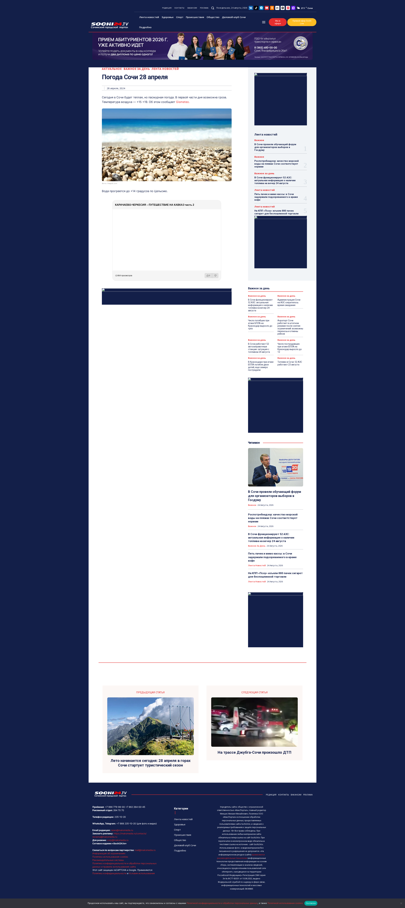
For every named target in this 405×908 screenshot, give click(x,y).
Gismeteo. (182, 102)
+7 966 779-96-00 (115, 807)
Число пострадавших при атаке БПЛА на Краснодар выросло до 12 (289, 348)
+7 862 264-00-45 (135, 807)
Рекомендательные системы (108, 860)
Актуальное (112, 69)
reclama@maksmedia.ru (104, 836)
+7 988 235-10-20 (126, 823)
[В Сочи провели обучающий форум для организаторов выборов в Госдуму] (275, 467)
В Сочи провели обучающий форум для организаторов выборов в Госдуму (275, 147)
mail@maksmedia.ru (145, 850)
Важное (259, 140)
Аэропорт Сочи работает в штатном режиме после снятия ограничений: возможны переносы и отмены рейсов (290, 327)
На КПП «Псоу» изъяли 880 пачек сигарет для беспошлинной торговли (276, 212)
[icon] (251, 7)
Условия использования (142, 873)
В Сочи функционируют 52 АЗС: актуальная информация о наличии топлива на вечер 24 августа (275, 180)
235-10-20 (120, 817)
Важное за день (137, 69)
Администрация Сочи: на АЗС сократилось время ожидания (289, 302)
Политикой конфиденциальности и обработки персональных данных (222, 903)
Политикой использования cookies (285, 903)
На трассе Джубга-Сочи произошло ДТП (254, 752)
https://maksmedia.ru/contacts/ (130, 833)
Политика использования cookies (110, 856)
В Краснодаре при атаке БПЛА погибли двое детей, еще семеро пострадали (261, 366)
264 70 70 (118, 810)
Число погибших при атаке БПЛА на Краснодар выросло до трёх (260, 324)
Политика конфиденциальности (109, 873)
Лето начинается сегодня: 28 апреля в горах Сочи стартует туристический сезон (150, 762)
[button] (212, 8)
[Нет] (401, 903)
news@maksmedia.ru (122, 830)
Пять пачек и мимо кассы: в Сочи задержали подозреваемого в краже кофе (276, 197)
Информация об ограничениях (108, 853)
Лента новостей (165, 69)
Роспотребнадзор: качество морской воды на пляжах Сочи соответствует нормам (276, 164)
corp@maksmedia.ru (117, 840)
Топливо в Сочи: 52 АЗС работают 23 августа (289, 363)
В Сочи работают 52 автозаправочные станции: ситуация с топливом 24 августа (259, 348)
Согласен (311, 903)
